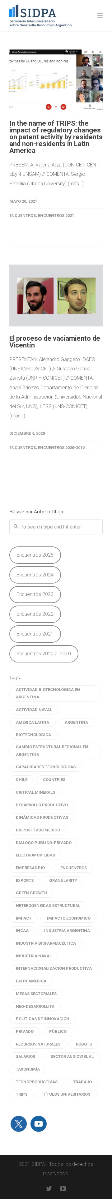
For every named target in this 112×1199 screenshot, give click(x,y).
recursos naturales (38, 1044)
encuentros (73, 867)
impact (23, 918)
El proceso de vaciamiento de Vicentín (54, 341)
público (58, 1031)
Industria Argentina (67, 930)
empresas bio (30, 867)
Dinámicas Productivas (42, 817)
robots (84, 1044)
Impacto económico (69, 918)
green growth (31, 893)
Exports (25, 880)
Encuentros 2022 (35, 614)
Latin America (31, 981)
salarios (25, 1056)
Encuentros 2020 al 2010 (43, 654)
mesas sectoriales (36, 993)
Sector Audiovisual (72, 1056)
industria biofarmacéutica (46, 943)
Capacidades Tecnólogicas (46, 767)
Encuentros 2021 (56, 215)
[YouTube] (63, 1189)
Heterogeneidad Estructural (48, 905)
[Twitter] (49, 1189)
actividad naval (34, 709)
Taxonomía (28, 1069)
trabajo (82, 1082)
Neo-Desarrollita (35, 1006)
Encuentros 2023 (35, 594)
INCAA (22, 930)
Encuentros (22, 215)
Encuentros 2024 (35, 575)
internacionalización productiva (54, 968)
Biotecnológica (33, 734)
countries (54, 779)
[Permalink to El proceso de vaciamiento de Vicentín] (56, 295)
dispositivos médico (38, 830)
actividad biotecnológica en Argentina (48, 693)
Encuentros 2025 (35, 555)
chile (21, 779)
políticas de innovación (42, 1018)
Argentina (76, 722)
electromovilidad (35, 855)
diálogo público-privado (44, 842)
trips (21, 1094)
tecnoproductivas (37, 1082)
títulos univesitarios (66, 1094)
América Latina (32, 722)
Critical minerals (35, 792)
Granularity (63, 880)
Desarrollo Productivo (42, 805)
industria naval (34, 956)
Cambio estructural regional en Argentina (52, 750)
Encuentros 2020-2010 (61, 447)
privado (25, 1031)
